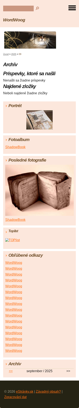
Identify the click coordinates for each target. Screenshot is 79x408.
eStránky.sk (24, 391)
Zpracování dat (15, 397)
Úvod (6, 54)
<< (11, 371)
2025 (13, 54)
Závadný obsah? (48, 391)
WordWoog (14, 19)
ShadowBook (15, 147)
